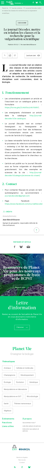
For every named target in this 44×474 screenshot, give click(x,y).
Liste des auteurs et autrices (32, 426)
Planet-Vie (5, 8)
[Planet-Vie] (10, 3)
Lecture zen (31, 55)
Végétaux (7, 411)
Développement (27, 375)
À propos (27, 419)
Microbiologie (32, 396)
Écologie (7, 382)
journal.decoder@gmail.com (17, 196)
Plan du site (22, 460)
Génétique (33, 382)
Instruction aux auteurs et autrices (31, 430)
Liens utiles (8, 426)
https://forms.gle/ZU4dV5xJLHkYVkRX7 (22, 107)
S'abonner (20, 327)
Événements (8, 419)
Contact (22, 462)
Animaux (7, 368)
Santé (6, 403)
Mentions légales (22, 457)
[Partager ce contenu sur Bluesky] (21, 247)
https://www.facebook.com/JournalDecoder (24, 204)
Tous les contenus (16, 8)
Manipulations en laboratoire (15, 389)
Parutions (7, 423)
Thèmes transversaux (22, 403)
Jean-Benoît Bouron (29, 44)
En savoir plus (20, 287)
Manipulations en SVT (12, 396)
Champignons (9, 375)
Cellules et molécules (24, 368)
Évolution (20, 382)
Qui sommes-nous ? (29, 422)
